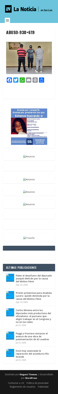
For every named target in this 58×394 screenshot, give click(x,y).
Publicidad (43, 386)
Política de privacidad (37, 382)
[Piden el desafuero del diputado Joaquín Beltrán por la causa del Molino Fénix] (10, 278)
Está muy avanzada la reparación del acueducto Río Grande (32, 353)
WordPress (31, 378)
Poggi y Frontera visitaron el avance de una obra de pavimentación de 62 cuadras (32, 336)
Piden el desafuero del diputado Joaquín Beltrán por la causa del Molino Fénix (34, 278)
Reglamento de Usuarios (22, 386)
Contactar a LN (16, 382)
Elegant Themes (28, 374)
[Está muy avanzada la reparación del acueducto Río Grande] (10, 353)
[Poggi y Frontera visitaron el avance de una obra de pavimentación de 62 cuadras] (10, 336)
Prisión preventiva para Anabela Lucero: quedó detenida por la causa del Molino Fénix (34, 295)
